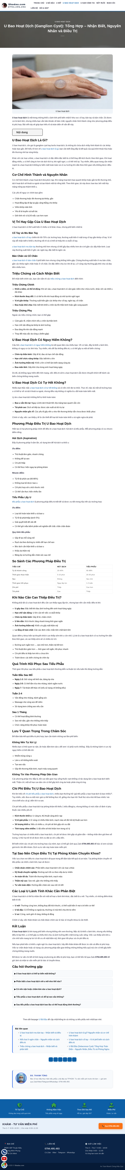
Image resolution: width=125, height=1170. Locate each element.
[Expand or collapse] (39, 132)
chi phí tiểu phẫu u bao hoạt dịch (40, 794)
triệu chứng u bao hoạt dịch (62, 279)
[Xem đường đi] (4, 1165)
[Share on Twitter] (55, 1059)
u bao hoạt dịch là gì (50, 149)
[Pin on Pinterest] (65, 1059)
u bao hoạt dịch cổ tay (21, 237)
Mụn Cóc (111, 3)
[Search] (31, 2)
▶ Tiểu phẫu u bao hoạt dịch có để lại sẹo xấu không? (39, 997)
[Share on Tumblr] (74, 1059)
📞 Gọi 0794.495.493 (110, 1126)
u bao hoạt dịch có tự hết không (43, 388)
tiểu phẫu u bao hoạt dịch (23, 502)
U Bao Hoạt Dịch (71, 3)
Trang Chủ (39, 3)
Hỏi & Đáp (44, 8)
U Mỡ (58, 3)
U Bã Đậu (50, 3)
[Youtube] (4, 1159)
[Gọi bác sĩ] (4, 1152)
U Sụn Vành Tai (88, 3)
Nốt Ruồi (100, 3)
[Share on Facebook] (51, 1059)
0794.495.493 (52, 1148)
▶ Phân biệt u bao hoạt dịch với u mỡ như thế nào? (38, 981)
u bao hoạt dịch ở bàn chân (24, 260)
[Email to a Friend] (60, 1059)
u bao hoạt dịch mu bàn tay (24, 247)
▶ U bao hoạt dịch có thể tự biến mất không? (35, 974)
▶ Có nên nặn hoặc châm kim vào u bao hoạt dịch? (38, 989)
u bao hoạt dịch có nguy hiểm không (35, 345)
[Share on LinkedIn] (70, 1059)
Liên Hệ (34, 8)
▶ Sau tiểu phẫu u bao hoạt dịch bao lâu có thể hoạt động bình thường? (47, 1005)
